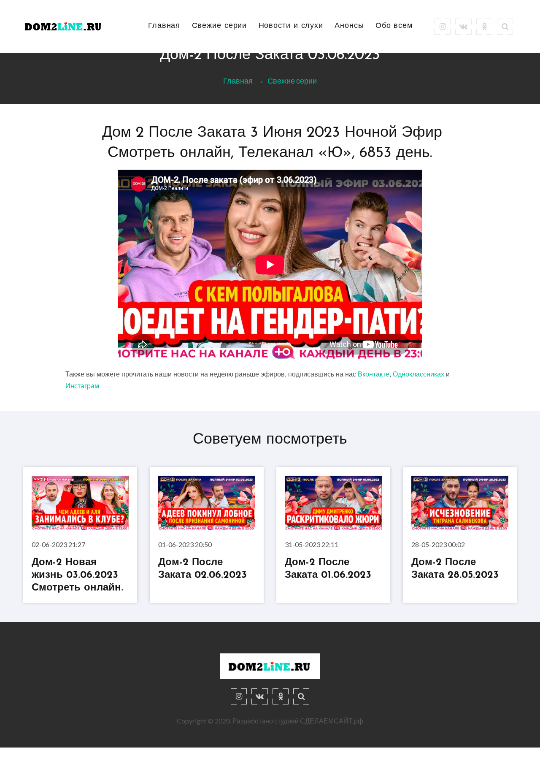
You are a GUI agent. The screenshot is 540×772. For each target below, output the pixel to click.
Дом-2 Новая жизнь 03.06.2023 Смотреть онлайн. (77, 575)
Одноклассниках (418, 374)
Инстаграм (82, 386)
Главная (164, 26)
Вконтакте (373, 374)
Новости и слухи (291, 26)
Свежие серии (219, 26)
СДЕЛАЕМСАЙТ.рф (331, 721)
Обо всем (394, 26)
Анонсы (349, 26)
